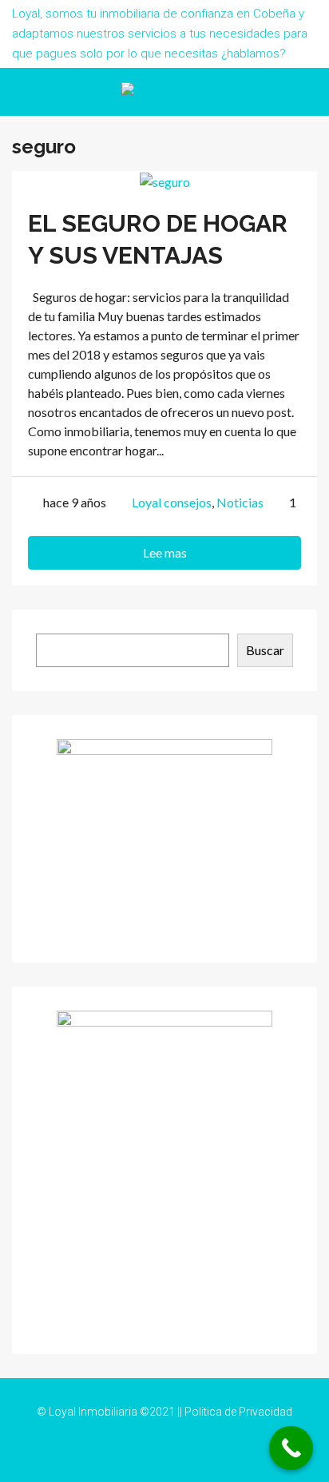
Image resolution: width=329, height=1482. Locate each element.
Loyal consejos (172, 502)
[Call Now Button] (291, 1448)
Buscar (265, 650)
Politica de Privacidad (238, 1411)
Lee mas (165, 552)
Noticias (240, 502)
